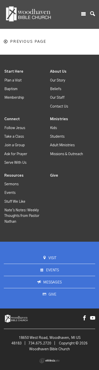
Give (54, 175)
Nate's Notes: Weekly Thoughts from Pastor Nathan (21, 216)
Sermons (11, 184)
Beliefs (55, 89)
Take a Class (14, 136)
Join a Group (14, 145)
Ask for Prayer (15, 154)
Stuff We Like (14, 201)
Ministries (59, 119)
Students (57, 136)
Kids (53, 128)
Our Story (57, 80)
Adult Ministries (62, 145)
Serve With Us (15, 163)
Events (9, 193)
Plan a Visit (13, 80)
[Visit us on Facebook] (84, 318)
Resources (14, 175)
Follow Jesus (14, 128)
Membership (14, 97)
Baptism (11, 89)
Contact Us (59, 106)
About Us (58, 71)
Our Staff (57, 97)
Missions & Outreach (66, 154)
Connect (12, 119)
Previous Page (28, 42)
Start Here (13, 71)
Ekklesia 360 (49, 360)
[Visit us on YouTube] (92, 318)
